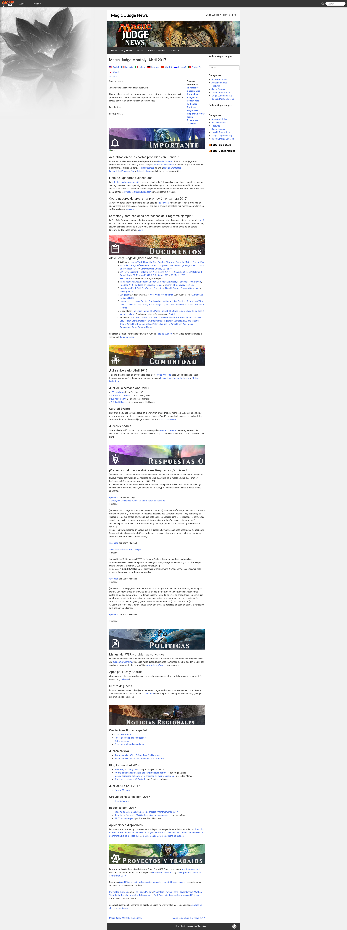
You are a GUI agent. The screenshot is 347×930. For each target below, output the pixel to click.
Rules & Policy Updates (222, 99)
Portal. (172, 314)
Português (196, 67)
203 (112, 392)
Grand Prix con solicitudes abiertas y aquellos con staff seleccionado (152, 882)
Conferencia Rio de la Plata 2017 (124, 836)
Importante (193, 87)
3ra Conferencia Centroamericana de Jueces (162, 836)
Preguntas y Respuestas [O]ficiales (193, 100)
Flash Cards (158, 895)
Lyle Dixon (120, 392)
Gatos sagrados (122, 741)
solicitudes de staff (190, 869)
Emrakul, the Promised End (121, 171)
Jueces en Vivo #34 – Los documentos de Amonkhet (140, 758)
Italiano (142, 67)
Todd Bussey (121, 402)
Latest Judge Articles (223, 151)
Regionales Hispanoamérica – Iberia (196, 113)
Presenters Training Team (165, 892)
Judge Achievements (142, 895)
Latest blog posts (221, 145)
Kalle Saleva (120, 399)
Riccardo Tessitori (123, 395)
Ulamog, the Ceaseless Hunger (123, 500)
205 (112, 399)
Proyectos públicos (118, 892)
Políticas (191, 107)
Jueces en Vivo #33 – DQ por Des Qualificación (137, 755)
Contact (140, 50)
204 (112, 395)
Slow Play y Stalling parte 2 (128, 769)
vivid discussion (168, 419)
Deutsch (155, 67)
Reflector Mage (144, 171)
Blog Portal (126, 50)
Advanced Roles (219, 79)
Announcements (219, 82)
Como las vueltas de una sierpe (129, 744)
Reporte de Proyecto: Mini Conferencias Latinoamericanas (142, 815)
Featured (215, 86)
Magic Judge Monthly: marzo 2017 (125, 918)
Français (129, 67)
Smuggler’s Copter (172, 168)
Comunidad (192, 94)
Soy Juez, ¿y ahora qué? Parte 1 (130, 779)
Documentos (193, 91)
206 (112, 402)
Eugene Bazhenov (180, 378)
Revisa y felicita (163, 375)
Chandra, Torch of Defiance (152, 500)
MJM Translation (123, 895)
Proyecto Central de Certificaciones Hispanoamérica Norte (175, 832)
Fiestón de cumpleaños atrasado (130, 738)
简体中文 (168, 67)
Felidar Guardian (165, 161)
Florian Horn (165, 378)
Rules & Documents (157, 50)
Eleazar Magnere (122, 790)
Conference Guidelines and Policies (182, 895)
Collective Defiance (118, 549)
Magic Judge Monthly (221, 95)
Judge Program (218, 89)
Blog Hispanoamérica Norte (133, 832)
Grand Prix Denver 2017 (163, 872)
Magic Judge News (129, 15)
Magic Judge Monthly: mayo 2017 (188, 918)
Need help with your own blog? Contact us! (191, 926)
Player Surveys (186, 892)
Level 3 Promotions (220, 92)
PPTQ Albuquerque (124, 818)
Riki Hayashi (163, 202)
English (116, 67)
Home (114, 50)
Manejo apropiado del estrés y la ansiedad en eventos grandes (144, 776)
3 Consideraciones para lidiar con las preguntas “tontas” (141, 772)
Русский (182, 67)
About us (175, 50)
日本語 (116, 72)
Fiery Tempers (136, 549)
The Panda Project (159, 311)
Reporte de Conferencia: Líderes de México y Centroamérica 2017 (146, 812)
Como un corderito (123, 734)
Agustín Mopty (122, 801)
